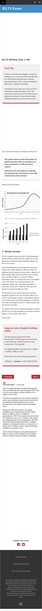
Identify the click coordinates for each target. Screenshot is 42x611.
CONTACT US (21, 556)
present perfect (16, 337)
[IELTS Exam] (3, 2)
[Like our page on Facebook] (21, 604)
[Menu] (39, 2)
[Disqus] (21, 408)
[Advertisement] (21, 36)
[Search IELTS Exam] (35, 2)
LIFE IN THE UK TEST (21, 571)
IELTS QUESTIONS (21, 563)
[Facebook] (18, 545)
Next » (36, 377)
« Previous (7, 377)
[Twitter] (23, 545)
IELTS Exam (12, 8)
